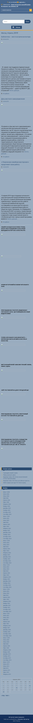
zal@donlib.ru (22, 2)
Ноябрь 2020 (6, 631)
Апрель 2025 (6, 524)
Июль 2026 (6, 494)
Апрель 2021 (6, 621)
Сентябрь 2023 (7, 563)
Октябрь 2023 (7, 561)
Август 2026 (6, 492)
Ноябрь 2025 (6, 510)
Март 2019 (6, 672)
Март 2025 (6, 526)
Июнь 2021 (6, 617)
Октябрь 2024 (7, 536)
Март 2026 (6, 502)
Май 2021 (5, 619)
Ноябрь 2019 (6, 656)
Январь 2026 (6, 506)
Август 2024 (6, 540)
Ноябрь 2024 (6, 534)
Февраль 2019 (7, 674)
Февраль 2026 (7, 504)
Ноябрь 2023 (6, 559)
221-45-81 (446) (13, 2)
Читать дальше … (14, 90)
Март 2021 (6, 623)
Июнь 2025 (6, 520)
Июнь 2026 (6, 496)
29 (3, 692)
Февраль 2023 (7, 577)
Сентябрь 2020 (7, 636)
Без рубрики (6, 93)
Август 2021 (6, 613)
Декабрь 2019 (7, 654)
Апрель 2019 (6, 670)
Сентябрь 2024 (7, 538)
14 (29, 685)
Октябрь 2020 (7, 633)
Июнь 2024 (6, 544)
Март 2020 (6, 648)
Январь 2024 (6, 555)
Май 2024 (5, 546)
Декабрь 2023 (7, 557)
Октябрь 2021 (7, 609)
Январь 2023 (6, 579)
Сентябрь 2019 (7, 660)
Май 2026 (5, 498)
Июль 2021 (6, 615)
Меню (18, 27)
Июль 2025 (6, 518)
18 (16, 687)
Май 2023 (5, 571)
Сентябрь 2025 (7, 514)
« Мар (3, 695)
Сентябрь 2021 (7, 611)
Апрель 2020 (6, 646)
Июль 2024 (6, 542)
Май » (7, 695)
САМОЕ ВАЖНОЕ (6, 10)
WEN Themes (16, 721)
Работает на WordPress (10, 719)
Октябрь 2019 (7, 658)
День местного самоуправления (13, 99)
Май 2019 (5, 668)
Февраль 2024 (7, 552)
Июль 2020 (6, 640)
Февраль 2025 (7, 528)
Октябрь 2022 (7, 585)
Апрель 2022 (6, 597)
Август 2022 (6, 589)
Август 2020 (6, 638)
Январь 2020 (6, 652)
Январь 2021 (6, 627)
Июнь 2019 (6, 666)
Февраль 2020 (7, 650)
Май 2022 (5, 595)
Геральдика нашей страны (10, 473)
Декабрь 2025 (7, 508)
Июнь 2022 (6, 593)
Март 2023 (6, 575)
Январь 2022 (6, 603)
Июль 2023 (6, 567)
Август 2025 (6, 516)
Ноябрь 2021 (6, 607)
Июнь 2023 (6, 569)
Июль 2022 (6, 591)
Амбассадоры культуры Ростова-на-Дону (14, 482)
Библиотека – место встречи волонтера (15, 37)
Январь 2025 (6, 530)
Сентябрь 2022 (7, 587)
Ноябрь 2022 (6, 583)
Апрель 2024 (6, 548)
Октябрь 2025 (7, 512)
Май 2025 (5, 522)
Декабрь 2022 (7, 581)
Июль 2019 (6, 664)
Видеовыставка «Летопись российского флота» (16, 480)
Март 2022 (6, 599)
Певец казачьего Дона (9, 475)
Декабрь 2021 (7, 605)
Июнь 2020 (6, 642)
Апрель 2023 (6, 573)
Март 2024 (6, 550)
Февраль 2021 (7, 625)
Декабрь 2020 (7, 629)
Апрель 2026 (6, 500)
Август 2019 (6, 662)
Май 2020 (5, 644)
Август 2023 (6, 565)
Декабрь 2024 (7, 532)
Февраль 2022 (7, 601)
